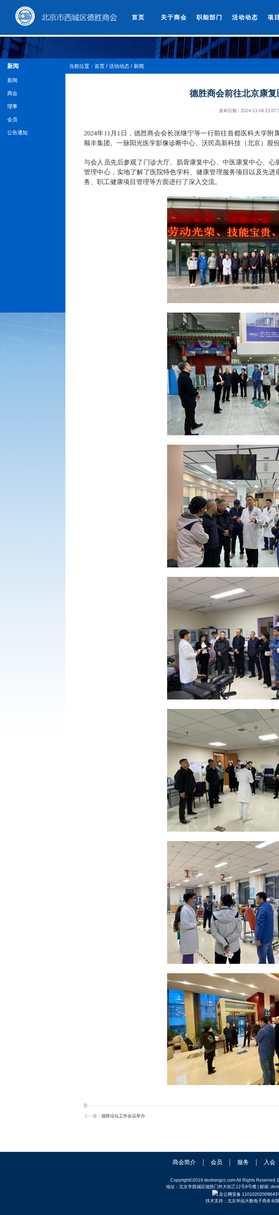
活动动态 (245, 17)
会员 (12, 119)
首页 (138, 17)
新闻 (12, 80)
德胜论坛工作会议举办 (123, 1115)
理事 (12, 106)
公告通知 (17, 132)
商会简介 (184, 1162)
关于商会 (174, 17)
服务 (243, 1162)
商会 (12, 93)
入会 (269, 1162)
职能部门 (210, 17)
